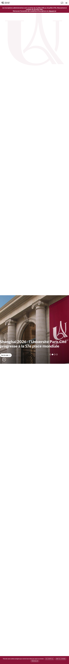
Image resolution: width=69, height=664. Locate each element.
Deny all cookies (60, 658)
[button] (4, 359)
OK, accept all (49, 658)
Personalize (35, 660)
